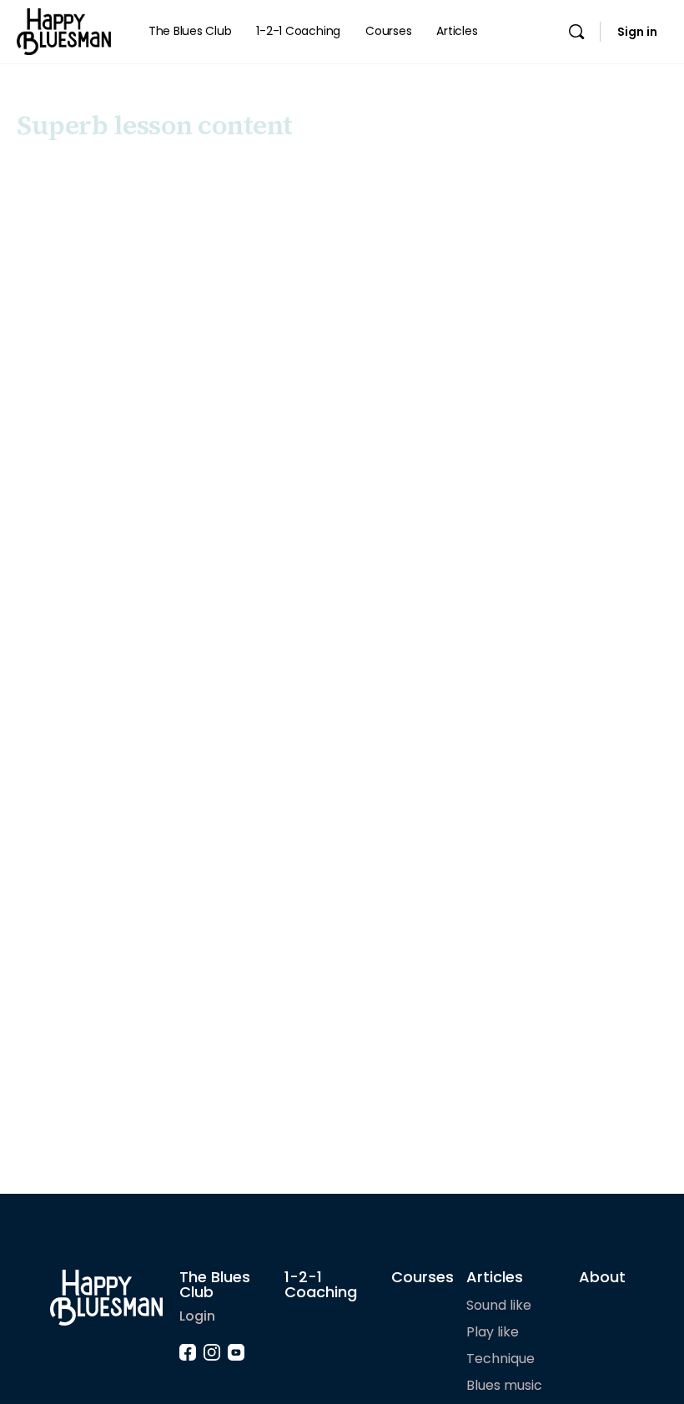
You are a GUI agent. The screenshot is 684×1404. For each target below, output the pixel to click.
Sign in (637, 31)
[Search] (576, 32)
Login (197, 1316)
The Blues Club (214, 1284)
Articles (494, 1276)
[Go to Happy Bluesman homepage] (64, 30)
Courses (422, 1276)
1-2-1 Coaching (320, 1284)
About (602, 1276)
